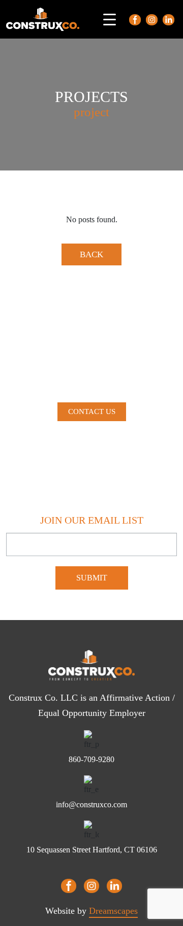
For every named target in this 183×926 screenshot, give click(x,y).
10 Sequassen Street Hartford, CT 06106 (91, 849)
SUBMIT (91, 577)
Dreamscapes (113, 911)
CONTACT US (91, 411)
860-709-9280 (91, 759)
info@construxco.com (91, 804)
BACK (91, 254)
